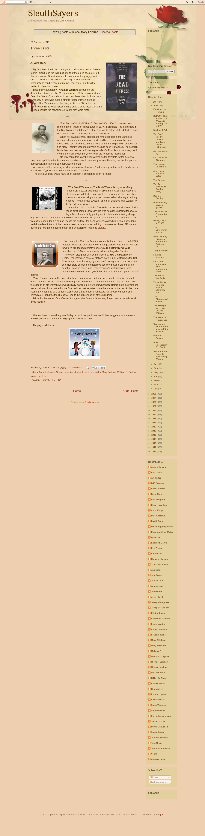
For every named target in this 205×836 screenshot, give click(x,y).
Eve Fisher (156, 548)
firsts (84, 372)
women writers (38, 376)
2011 (154, 451)
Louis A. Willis (158, 635)
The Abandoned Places (160, 299)
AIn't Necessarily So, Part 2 (160, 345)
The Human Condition (159, 165)
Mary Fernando (159, 645)
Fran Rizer (156, 553)
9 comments (75, 367)
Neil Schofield (158, 672)
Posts (155, 777)
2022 (154, 406)
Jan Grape (156, 570)
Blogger (160, 814)
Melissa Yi (156, 651)
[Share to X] (98, 367)
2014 (154, 439)
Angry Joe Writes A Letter (158, 173)
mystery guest (158, 759)
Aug (156, 105)
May (156, 372)
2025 (154, 394)
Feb (156, 384)
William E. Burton (126, 372)
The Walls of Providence (160, 318)
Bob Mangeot (158, 499)
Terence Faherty (159, 737)
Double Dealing (158, 197)
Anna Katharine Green (51, 372)
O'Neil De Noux (158, 678)
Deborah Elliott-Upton (162, 532)
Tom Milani (156, 743)
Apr (156, 376)
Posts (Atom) (92, 402)
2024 (154, 398)
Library (101, 228)
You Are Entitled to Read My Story (159, 188)
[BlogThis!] (95, 367)
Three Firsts (40, 48)
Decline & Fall (160, 130)
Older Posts (131, 390)
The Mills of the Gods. (159, 276)
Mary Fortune (109, 372)
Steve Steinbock (159, 727)
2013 (154, 443)
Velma (154, 754)
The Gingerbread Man (160, 230)
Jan (156, 388)
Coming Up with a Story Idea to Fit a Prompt (160, 328)
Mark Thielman (158, 640)
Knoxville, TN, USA (51, 380)
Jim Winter (156, 591)
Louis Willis (94, 372)
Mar (156, 380)
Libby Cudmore (159, 629)
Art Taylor (156, 478)
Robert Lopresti (159, 694)
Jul (156, 364)
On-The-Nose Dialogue (160, 158)
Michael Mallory (159, 667)
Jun (156, 368)
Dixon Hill (156, 537)
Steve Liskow (158, 721)
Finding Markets (158, 256)
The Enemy (159, 180)
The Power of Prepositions (160, 214)
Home (77, 390)
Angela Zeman (158, 467)
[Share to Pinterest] (104, 367)
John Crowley (160, 251)
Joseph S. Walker (160, 607)
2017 (154, 427)
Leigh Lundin (158, 624)
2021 (154, 410)
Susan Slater (157, 732)
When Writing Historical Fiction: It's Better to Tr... (160, 241)
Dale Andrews (158, 515)
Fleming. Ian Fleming (159, 110)
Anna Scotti (157, 472)
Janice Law (157, 580)
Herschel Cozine (159, 559)
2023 (154, 402)
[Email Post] (87, 367)
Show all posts (109, 32)
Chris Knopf (157, 510)
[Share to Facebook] (101, 367)
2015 (154, 435)
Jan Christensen (159, 564)
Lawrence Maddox (160, 618)
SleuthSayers (53, 13)
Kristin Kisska (158, 613)
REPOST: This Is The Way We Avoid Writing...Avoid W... (160, 121)
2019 (154, 418)
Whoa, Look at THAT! (159, 221)
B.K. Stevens (157, 483)
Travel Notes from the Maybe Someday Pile (159, 287)
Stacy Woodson (159, 705)
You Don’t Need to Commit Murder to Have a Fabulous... (160, 140)
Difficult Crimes (158, 336)
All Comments (159, 782)
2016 (154, 431)
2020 (154, 414)
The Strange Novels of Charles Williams (159, 309)
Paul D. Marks (158, 683)
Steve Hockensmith (161, 716)
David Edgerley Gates (162, 526)
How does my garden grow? (160, 205)
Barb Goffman (158, 488)
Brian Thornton (159, 505)
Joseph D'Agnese (160, 602)
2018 (154, 422)
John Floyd (157, 597)
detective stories (72, 372)
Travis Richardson (160, 748)
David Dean (157, 521)
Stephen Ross (158, 710)
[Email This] (93, 367)
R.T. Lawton (157, 689)
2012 (154, 447)
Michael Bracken (159, 662)
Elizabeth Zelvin (159, 543)
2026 (154, 102)
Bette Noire (157, 494)
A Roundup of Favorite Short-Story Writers (160, 355)
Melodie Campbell (160, 656)
